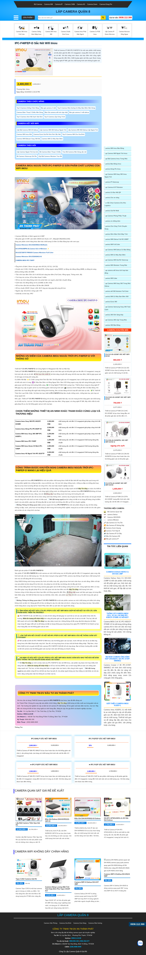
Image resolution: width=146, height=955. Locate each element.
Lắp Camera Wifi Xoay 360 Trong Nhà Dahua (117, 285)
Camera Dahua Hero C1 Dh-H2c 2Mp (117, 573)
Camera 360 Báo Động (112, 325)
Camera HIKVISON (113, 517)
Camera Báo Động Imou (113, 164)
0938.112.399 (137, 924)
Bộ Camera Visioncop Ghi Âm (27, 156)
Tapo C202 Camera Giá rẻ (26, 879)
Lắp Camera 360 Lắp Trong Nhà (116, 320)
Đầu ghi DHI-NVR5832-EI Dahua (87, 818)
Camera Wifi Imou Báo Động (114, 148)
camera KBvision (113, 520)
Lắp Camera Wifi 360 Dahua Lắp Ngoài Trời (83, 130)
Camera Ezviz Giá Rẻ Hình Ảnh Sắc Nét (47, 134)
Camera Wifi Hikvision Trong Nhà (116, 265)
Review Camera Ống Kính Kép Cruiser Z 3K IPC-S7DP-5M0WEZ (117, 659)
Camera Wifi (48, 4)
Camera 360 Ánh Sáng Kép (114, 315)
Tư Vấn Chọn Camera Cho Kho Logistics (115, 204)
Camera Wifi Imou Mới (24, 134)
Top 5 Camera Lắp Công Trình (54, 117)
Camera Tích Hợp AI (112, 531)
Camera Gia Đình (65, 923)
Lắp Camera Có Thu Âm (113, 522)
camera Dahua (112, 514)
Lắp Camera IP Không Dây (114, 525)
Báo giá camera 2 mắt (48, 108)
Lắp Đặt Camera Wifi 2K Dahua (27, 130)
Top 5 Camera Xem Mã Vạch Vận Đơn (30, 117)
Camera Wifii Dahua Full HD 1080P (116, 239)
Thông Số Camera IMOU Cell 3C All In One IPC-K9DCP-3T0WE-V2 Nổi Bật (117, 615)
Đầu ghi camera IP (111, 539)
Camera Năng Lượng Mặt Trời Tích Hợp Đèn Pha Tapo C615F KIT (57, 889)
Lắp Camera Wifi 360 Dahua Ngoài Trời (53, 130)
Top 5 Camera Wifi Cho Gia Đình (73, 134)
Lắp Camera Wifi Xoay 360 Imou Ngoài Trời (116, 175)
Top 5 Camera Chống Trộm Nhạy (28, 108)
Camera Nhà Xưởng (95, 923)
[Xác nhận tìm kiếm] (103, 18)
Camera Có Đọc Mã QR (113, 192)
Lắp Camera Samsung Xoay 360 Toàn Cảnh (118, 308)
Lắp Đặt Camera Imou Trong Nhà (116, 158)
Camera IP (59, 4)
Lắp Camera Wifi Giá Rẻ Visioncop (116, 260)
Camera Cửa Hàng (79, 923)
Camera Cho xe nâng (112, 197)
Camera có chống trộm (112, 221)
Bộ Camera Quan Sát (114, 512)
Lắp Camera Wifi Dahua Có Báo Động (117, 249)
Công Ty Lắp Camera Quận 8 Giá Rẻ (73, 951)
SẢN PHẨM (27, 17)
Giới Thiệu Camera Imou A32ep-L (117, 704)
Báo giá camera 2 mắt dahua (79, 112)
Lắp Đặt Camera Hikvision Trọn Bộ (50, 156)
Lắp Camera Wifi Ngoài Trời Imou (116, 153)
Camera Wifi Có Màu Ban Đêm (52, 139)
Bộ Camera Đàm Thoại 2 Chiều (50, 152)
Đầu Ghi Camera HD (112, 536)
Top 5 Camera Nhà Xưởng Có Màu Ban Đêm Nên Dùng (76, 108)
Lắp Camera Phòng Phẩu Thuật (115, 216)
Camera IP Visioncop (112, 182)
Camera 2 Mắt (70, 4)
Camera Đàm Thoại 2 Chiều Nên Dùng (30, 112)
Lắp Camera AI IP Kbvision (114, 187)
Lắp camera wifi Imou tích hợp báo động (116, 271)
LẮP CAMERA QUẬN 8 (73, 11)
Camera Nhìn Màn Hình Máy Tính (116, 234)
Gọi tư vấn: (120, 17)
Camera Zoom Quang (112, 528)
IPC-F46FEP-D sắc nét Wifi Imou (36, 43)
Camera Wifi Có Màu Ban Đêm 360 (116, 296)
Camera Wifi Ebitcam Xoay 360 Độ (28, 139)
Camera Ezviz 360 (111, 301)
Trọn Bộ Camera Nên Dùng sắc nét (74, 152)
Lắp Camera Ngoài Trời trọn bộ (27, 152)
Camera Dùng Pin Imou (113, 169)
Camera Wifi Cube (111, 278)
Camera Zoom (92, 4)
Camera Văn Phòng (50, 923)
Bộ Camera (38, 4)
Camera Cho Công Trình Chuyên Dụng (116, 227)
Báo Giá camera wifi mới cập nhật (56, 112)
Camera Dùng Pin (106, 4)
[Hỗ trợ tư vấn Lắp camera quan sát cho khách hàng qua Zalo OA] (140, 943)
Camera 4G (81, 4)
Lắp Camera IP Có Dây (113, 533)
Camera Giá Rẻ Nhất (112, 210)
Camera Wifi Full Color (112, 244)
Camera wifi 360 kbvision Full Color (116, 291)
